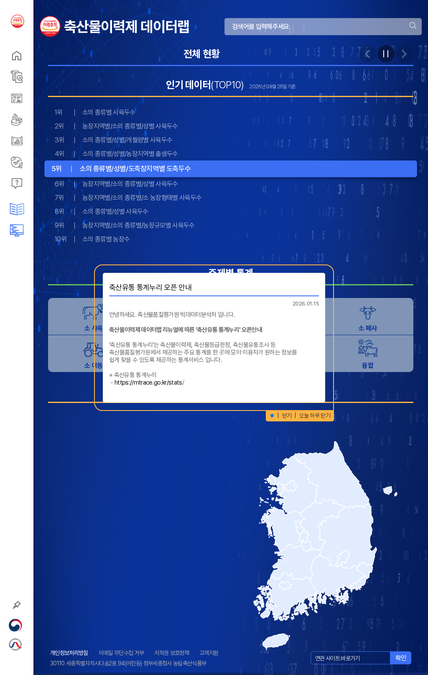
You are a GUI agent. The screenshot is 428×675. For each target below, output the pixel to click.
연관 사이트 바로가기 (337, 657)
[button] (272, 415)
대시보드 (33, 119)
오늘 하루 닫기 (314, 415)
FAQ (33, 183)
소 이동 (93, 366)
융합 (367, 366)
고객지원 (208, 652)
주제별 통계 (33, 76)
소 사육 (93, 328)
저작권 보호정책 (171, 652)
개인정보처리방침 (69, 652)
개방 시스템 (33, 140)
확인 (401, 658)
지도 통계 (33, 98)
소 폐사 (368, 328)
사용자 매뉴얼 (33, 230)
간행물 (33, 209)
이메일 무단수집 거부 (121, 652)
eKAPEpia (33, 162)
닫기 (287, 415)
